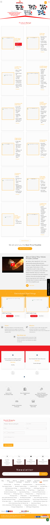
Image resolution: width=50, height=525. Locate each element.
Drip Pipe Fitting (43, 486)
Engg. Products (41, 490)
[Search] (45, 2)
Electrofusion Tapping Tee (44, 121)
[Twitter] (8, 511)
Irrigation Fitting (33, 486)
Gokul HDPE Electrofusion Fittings (9, 497)
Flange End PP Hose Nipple (43, 38)
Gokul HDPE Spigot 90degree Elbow (22, 501)
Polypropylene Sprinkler (44, 188)
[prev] (2, 307)
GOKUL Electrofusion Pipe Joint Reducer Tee (18, 503)
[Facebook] (7, 511)
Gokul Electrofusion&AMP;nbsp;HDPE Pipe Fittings (19, 187)
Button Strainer (43, 148)
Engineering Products (27, 484)
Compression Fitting (20, 490)
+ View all (17, 89)
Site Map (35, 482)
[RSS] (41, 482)
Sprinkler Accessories (44, 191)
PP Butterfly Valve (29, 493)
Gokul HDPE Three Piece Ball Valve (19, 120)
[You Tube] (10, 511)
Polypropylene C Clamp (44, 155)
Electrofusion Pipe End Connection (19, 81)
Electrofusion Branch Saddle (44, 108)
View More (18, 46)
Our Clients (37, 480)
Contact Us (27, 482)
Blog (3, 480)
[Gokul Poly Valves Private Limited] (19, 2)
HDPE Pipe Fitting (9, 490)
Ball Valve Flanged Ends (18, 111)
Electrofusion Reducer (36, 503)
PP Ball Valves (23, 495)
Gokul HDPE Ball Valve (35, 495)
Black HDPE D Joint (19, 71)
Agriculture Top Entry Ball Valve (18, 146)
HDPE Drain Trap (44, 151)
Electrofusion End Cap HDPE (44, 112)
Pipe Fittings (17, 484)
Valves (17, 176)
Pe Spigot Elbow (43, 505)
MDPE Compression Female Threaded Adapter (43, 230)
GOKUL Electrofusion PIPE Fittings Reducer (11, 505)
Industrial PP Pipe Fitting (24, 499)
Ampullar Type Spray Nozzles (43, 144)
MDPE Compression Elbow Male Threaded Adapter (43, 218)
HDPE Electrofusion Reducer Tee (40, 501)
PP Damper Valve (13, 495)
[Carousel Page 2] (25, 376)
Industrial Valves (7, 484)
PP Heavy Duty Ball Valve (18, 40)
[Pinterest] (12, 511)
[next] (47, 307)
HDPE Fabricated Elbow (43, 86)
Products (22, 480)
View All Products (25, 240)
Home (8, 480)
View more (31, 285)
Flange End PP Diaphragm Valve (18, 180)
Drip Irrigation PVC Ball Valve (18, 155)
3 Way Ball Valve (18, 142)
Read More (12, 360)
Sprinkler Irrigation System (43, 178)
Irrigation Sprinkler (43, 185)
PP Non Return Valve (6, 501)
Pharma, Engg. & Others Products (40, 499)
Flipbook (29, 480)
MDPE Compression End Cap (43, 224)
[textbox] (13, 423)
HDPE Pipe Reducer (32, 313)
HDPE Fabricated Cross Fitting (44, 82)
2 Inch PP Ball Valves (18, 107)
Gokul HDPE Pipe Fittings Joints (19, 86)
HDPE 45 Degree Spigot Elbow (43, 71)
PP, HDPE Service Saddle (25, 497)
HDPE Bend (18, 223)
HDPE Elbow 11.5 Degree (19, 192)
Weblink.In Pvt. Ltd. (17, 516)
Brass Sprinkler (43, 181)
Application (45, 480)
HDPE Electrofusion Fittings (44, 103)
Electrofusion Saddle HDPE (44, 117)
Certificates (19, 482)
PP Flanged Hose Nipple (44, 49)
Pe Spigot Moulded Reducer (31, 505)
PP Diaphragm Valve (17, 493)
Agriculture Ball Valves (40, 484)
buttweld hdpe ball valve (18, 115)
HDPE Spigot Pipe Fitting (39, 488)
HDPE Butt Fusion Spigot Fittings (43, 77)
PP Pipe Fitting (31, 490)
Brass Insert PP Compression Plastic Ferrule (19, 76)
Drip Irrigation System (18, 217)
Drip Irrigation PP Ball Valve (19, 150)
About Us (15, 480)
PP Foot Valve (7, 493)
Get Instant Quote (24, 248)
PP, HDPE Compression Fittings (8, 499)
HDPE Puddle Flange (9, 313)
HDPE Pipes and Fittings (44, 42)
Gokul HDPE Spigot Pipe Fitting (41, 497)
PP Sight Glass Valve (40, 493)
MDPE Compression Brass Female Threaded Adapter (43, 210)
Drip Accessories (19, 221)
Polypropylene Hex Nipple (44, 45)
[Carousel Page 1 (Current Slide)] (24, 376)
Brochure (11, 482)
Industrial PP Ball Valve (25, 488)
